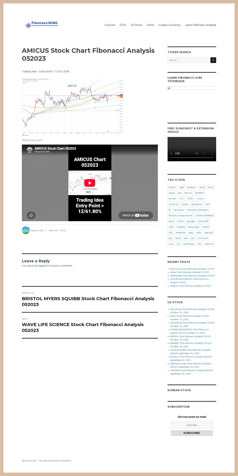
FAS (207, 204)
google (191, 221)
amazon (191, 187)
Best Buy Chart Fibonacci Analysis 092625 (191, 357)
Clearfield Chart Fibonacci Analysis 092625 (191, 370)
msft (171, 227)
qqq (191, 232)
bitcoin (188, 193)
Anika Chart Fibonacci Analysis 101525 (189, 272)
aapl (181, 187)
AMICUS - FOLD (57, 230)
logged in (43, 265)
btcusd (172, 198)
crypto (184, 204)
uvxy (171, 244)
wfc (199, 244)
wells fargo (188, 244)
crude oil (173, 204)
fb (170, 210)
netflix (206, 227)
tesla (178, 238)
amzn (210, 187)
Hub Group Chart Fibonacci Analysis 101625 (192, 269)
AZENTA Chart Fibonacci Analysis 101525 (190, 286)
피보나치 (209, 244)
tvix (193, 238)
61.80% (172, 187)
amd (201, 187)
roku (198, 232)
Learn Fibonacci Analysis (200, 25)
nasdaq (180, 227)
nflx (170, 232)
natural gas (193, 227)
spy (170, 238)
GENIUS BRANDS (205, 215)
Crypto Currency (170, 25)
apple (172, 193)
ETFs (123, 25)
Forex (150, 25)
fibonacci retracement (181, 215)
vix (178, 244)
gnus (171, 221)
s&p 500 (209, 232)
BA (179, 193)
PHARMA (180, 232)
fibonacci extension (197, 210)
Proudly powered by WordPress (55, 461)
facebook (197, 204)
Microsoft (203, 221)
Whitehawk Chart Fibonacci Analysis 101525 (192, 276)
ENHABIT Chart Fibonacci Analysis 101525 (191, 343)
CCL (181, 198)
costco (200, 198)
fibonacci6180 (29, 461)
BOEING (199, 193)
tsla (186, 238)
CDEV (190, 198)
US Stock (136, 25)
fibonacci (179, 210)
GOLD (180, 221)
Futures (110, 25)
